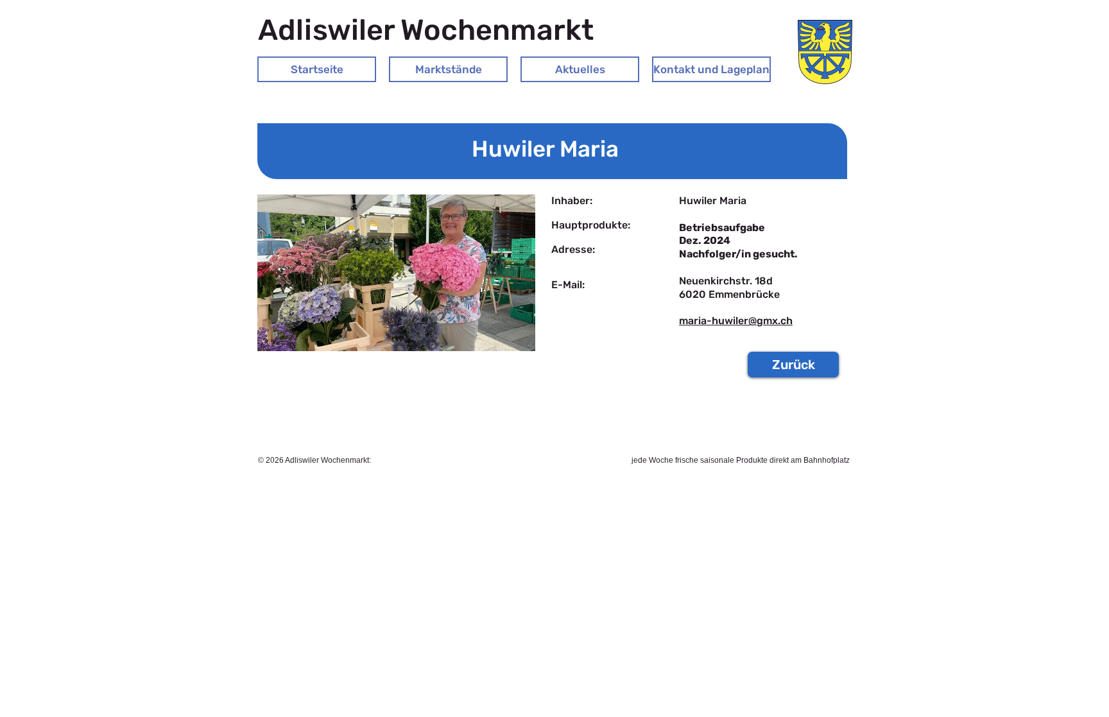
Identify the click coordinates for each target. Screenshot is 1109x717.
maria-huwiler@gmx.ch (736, 321)
